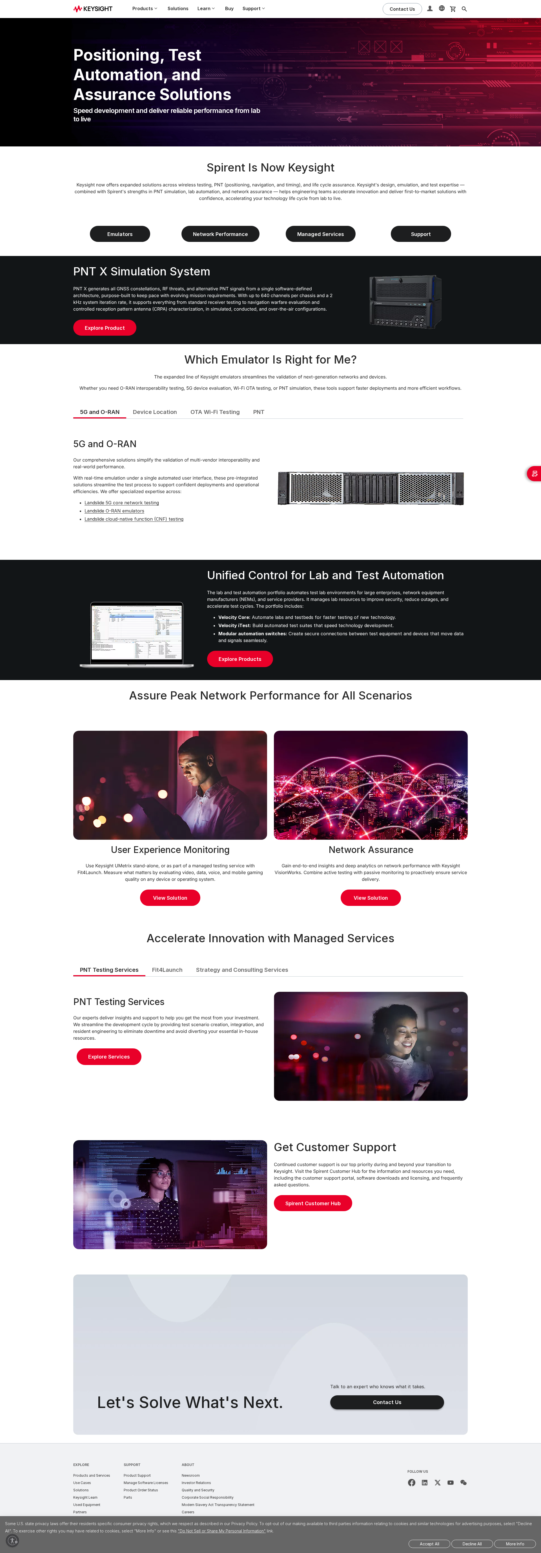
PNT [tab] (259, 412)
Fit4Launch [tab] (167, 969)
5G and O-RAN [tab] (99, 412)
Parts (128, 1497)
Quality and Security (198, 1490)
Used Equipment (86, 1505)
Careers (188, 1512)
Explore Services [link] (109, 1057)
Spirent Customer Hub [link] (313, 1203)
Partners (80, 1512)
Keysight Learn (85, 1497)
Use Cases (82, 1483)
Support (132, 1465)
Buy (229, 8)
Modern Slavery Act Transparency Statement (218, 1505)
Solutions (178, 8)
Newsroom (191, 1475)
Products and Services (91, 1475)
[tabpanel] (270, 488)
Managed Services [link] (320, 234)
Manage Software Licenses (146, 1483)
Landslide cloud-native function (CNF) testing (134, 519)
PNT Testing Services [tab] (109, 969)
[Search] (464, 9)
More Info (515, 1543)
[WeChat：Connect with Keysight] (463, 1482)
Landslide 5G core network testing (122, 502)
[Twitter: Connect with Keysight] (437, 1482)
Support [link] (421, 234)
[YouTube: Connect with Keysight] (450, 1482)
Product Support (137, 1475)
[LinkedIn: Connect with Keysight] (424, 1482)
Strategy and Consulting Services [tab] (242, 969)
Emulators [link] (120, 234)
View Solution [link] (170, 898)
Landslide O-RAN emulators (114, 511)
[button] (430, 9)
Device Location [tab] (155, 412)
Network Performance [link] (220, 234)
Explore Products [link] (240, 659)
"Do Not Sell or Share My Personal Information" (222, 1531)
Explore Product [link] (105, 328)
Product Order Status (141, 1490)
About (188, 1465)
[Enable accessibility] (12, 1540)
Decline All (472, 1543)
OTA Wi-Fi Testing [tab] (215, 412)
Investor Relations (196, 1483)
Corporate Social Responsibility (208, 1497)
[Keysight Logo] (95, 9)
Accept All (429, 1543)
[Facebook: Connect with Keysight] (411, 1482)
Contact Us (387, 1402)
